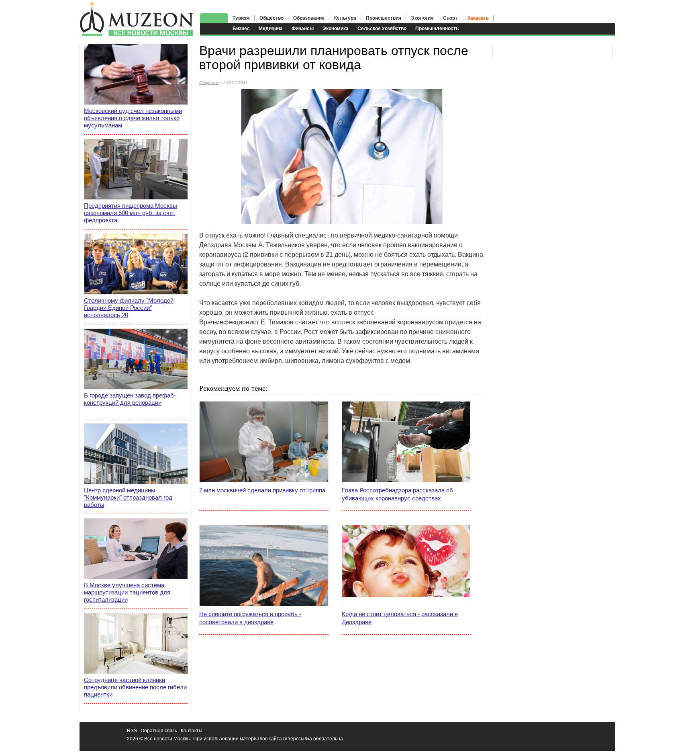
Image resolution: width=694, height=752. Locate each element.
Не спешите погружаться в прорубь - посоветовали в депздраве (250, 618)
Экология (422, 18)
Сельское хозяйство (381, 28)
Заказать (478, 18)
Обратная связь (159, 731)
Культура (345, 18)
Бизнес (241, 28)
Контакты (191, 731)
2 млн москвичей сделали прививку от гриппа (262, 490)
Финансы (303, 28)
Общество (271, 18)
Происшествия (383, 18)
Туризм (241, 18)
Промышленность (437, 28)
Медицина (271, 28)
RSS (132, 731)
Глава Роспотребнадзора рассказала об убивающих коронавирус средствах (397, 494)
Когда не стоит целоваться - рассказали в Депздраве (400, 618)
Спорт (450, 18)
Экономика (336, 28)
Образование (309, 18)
